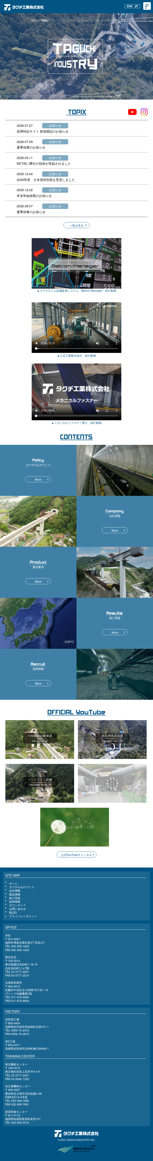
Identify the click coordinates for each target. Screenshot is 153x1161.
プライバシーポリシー (23, 916)
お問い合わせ (17, 909)
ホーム (13, 883)
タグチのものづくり (21, 887)
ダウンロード (17, 905)
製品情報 (14, 894)
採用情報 (14, 901)
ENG (130, 6)
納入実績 (14, 898)
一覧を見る (76, 225)
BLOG (13, 912)
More (38, 479)
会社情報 (14, 890)
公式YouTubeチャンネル (76, 855)
